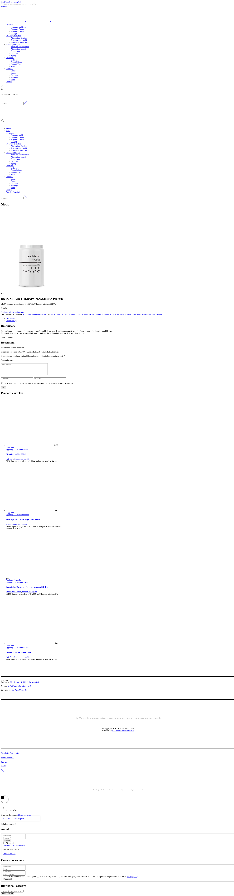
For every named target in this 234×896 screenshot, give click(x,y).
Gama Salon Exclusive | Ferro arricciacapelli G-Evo (27, 587)
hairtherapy (121, 314)
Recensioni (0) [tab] (11, 321)
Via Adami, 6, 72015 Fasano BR (24, 682)
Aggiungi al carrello (13, 580)
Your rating (5, 360)
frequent (92, 314)
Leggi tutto (10, 447)
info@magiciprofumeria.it (11, 2)
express (85, 314)
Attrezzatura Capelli (13, 592)
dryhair (78, 314)
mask (139, 314)
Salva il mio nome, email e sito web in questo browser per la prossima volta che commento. (39, 383)
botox (53, 314)
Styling (24, 524)
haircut (106, 314)
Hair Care (27, 314)
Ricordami (10, 843)
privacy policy (132, 877)
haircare (99, 314)
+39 (12, 690)
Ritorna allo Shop (24, 815)
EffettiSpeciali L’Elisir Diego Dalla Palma (23, 519)
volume (159, 314)
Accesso (4, 6)
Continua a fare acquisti (13, 818)
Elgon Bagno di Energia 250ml (18, 652)
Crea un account (9, 854)
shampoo (151, 314)
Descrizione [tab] (10, 318)
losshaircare (131, 314)
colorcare (59, 314)
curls (73, 314)
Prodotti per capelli (39, 314)
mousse (144, 314)
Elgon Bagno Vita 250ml (16, 454)
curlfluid (67, 314)
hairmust (113, 314)
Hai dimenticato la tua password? (15, 845)
